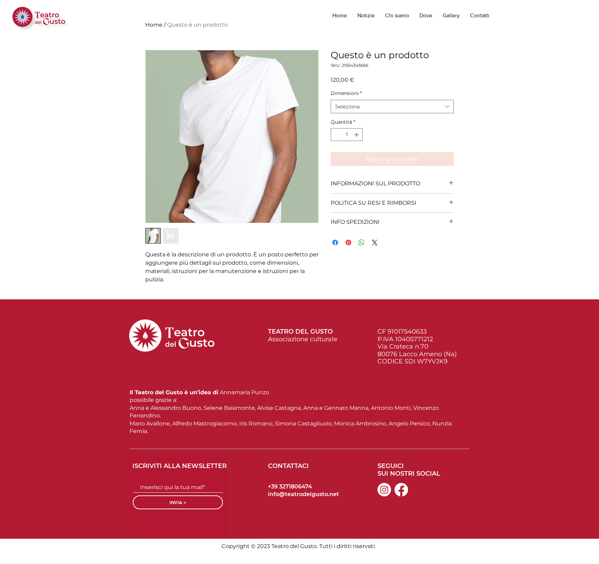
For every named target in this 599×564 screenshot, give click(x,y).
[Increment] (357, 135)
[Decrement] (336, 135)
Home (154, 24)
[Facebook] (401, 489)
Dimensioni (346, 93)
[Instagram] (384, 489)
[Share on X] (375, 242)
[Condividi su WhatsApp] (361, 242)
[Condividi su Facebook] (335, 242)
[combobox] (392, 106)
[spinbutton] (346, 135)
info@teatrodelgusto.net (303, 494)
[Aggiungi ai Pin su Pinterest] (348, 242)
